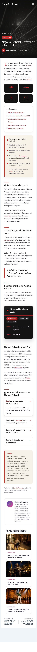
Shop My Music (10, 4)
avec (11, 171)
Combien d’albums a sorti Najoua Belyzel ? (15, 431)
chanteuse (18, 368)
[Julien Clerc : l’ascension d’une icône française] (18, 569)
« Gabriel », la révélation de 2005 (19, 116)
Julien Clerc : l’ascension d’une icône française (17, 583)
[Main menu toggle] (33, 4)
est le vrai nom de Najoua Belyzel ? (14, 402)
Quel (8, 401)
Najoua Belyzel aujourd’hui (17, 125)
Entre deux (22, 156)
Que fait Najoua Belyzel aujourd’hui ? (14, 441)
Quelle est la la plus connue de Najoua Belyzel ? (16, 421)
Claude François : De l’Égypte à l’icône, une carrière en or (18, 610)
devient (7, 216)
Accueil (4, 33)
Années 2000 (12, 318)
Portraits (10, 33)
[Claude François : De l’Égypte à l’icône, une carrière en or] (18, 596)
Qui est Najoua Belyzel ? (16, 113)
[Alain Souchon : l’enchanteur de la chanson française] (18, 542)
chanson (19, 420)
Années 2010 (24, 318)
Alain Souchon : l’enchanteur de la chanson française (18, 556)
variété (28, 80)
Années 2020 (12, 322)
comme (7, 240)
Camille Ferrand (18, 488)
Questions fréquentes (15, 128)
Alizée (27, 378)
